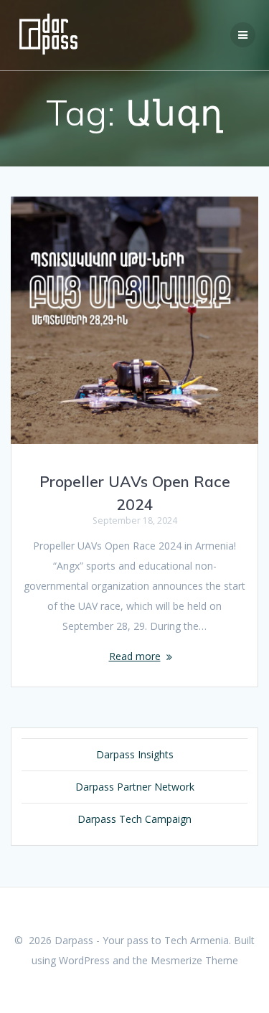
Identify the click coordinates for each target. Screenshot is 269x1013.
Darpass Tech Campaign (134, 819)
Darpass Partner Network (134, 786)
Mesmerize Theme (194, 960)
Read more (135, 656)
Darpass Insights (135, 754)
